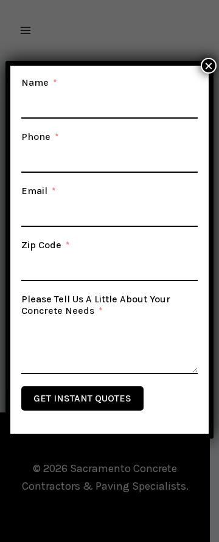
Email (34, 190)
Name (35, 82)
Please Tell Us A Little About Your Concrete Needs (95, 304)
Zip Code (41, 245)
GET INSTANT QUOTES (82, 398)
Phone (35, 136)
